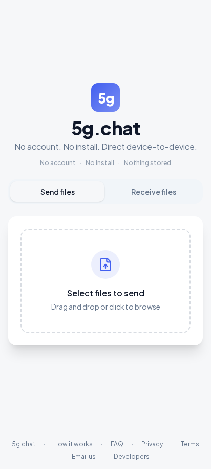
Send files (57, 191)
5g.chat (23, 444)
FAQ (117, 444)
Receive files (153, 191)
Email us (84, 456)
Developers (132, 456)
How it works (73, 444)
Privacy (152, 444)
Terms (190, 444)
